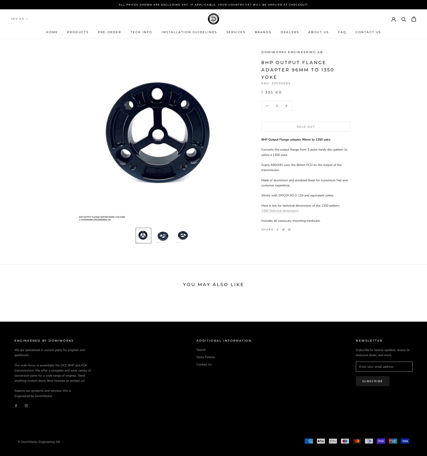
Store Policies (205, 357)
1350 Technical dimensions (279, 211)
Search (201, 350)
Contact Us (368, 32)
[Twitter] (283, 229)
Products (78, 32)
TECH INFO (141, 32)
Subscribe (372, 381)
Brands (263, 32)
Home (52, 32)
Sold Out (306, 126)
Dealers (290, 32)
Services (236, 32)
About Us (318, 32)
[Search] (403, 19)
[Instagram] (26, 405)
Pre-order (109, 32)
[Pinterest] (289, 229)
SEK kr (17, 18)
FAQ (342, 32)
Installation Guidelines (189, 32)
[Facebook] (277, 229)
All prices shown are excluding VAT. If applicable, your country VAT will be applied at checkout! (213, 4)
